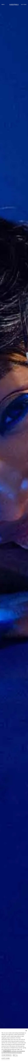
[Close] (26, 1030)
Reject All (15, 1055)
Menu (3, 4)
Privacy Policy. (7, 1051)
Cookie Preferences (7, 1055)
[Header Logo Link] (14, 4)
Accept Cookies (6, 1058)
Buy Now (23, 4)
